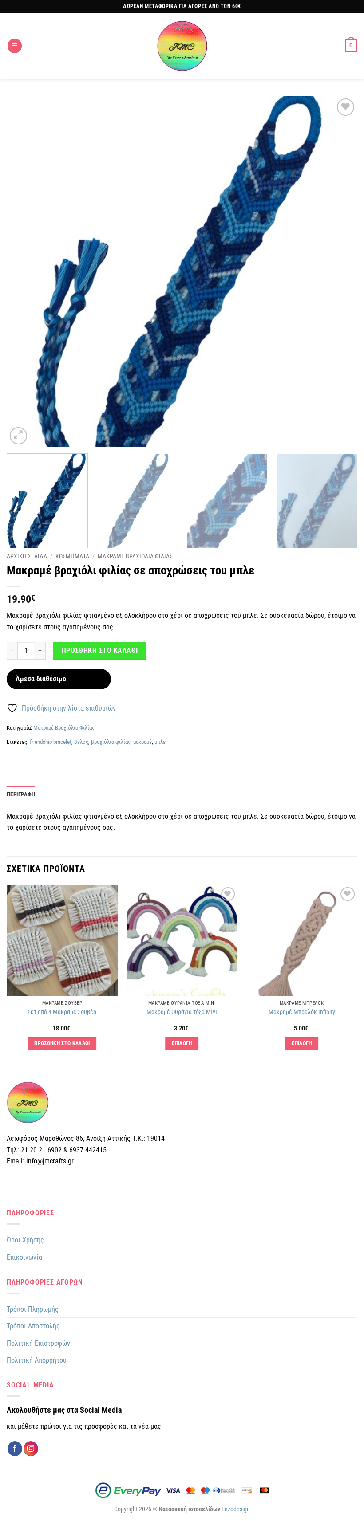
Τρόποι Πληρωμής (33, 1309)
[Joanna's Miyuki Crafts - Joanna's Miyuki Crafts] (182, 46)
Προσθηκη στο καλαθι (100, 651)
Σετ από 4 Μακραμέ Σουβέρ (62, 1012)
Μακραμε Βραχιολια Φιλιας (135, 556)
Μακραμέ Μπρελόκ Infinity (302, 1012)
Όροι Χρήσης (25, 1240)
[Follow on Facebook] (15, 1448)
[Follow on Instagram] (31, 1448)
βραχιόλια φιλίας (111, 742)
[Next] (339, 271)
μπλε (160, 742)
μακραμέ (142, 742)
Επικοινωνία (24, 1257)
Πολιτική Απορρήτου (37, 1360)
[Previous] (25, 271)
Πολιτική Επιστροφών (38, 1343)
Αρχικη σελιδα (27, 556)
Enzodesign (236, 1509)
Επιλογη (182, 1043)
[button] (15, 46)
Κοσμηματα (72, 556)
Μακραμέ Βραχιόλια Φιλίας (64, 727)
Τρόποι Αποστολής (33, 1326)
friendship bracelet (50, 742)
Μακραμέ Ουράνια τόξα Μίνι (181, 1012)
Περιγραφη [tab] (21, 794)
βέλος (81, 742)
